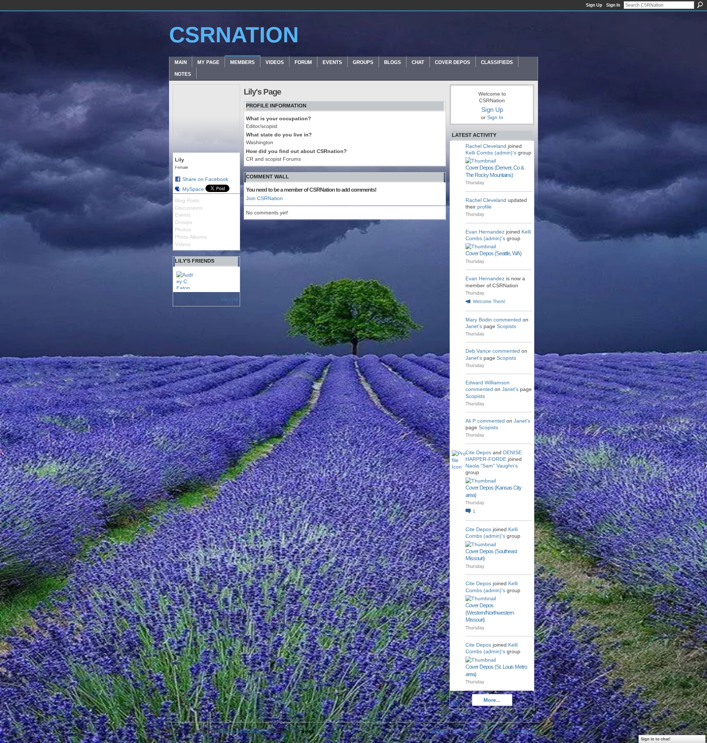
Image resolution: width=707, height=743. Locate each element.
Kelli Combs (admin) (241, 731)
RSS (455, 704)
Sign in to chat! (656, 739)
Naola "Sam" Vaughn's (491, 466)
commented (507, 320)
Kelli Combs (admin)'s (490, 153)
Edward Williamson (487, 382)
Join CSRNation (264, 198)
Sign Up (594, 5)
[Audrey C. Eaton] (185, 280)
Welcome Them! (489, 301)
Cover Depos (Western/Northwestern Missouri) (489, 612)
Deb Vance (478, 351)
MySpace (193, 189)
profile (484, 207)
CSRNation (234, 34)
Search (700, 4)
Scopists (506, 326)
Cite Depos (478, 452)
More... (491, 700)
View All (229, 299)
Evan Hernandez (484, 232)
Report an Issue (473, 731)
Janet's (473, 326)
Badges (438, 731)
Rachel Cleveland (485, 146)
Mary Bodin (478, 320)
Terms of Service (518, 731)
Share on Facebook (205, 179)
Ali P (470, 421)
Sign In (613, 5)
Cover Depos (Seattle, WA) (493, 253)
